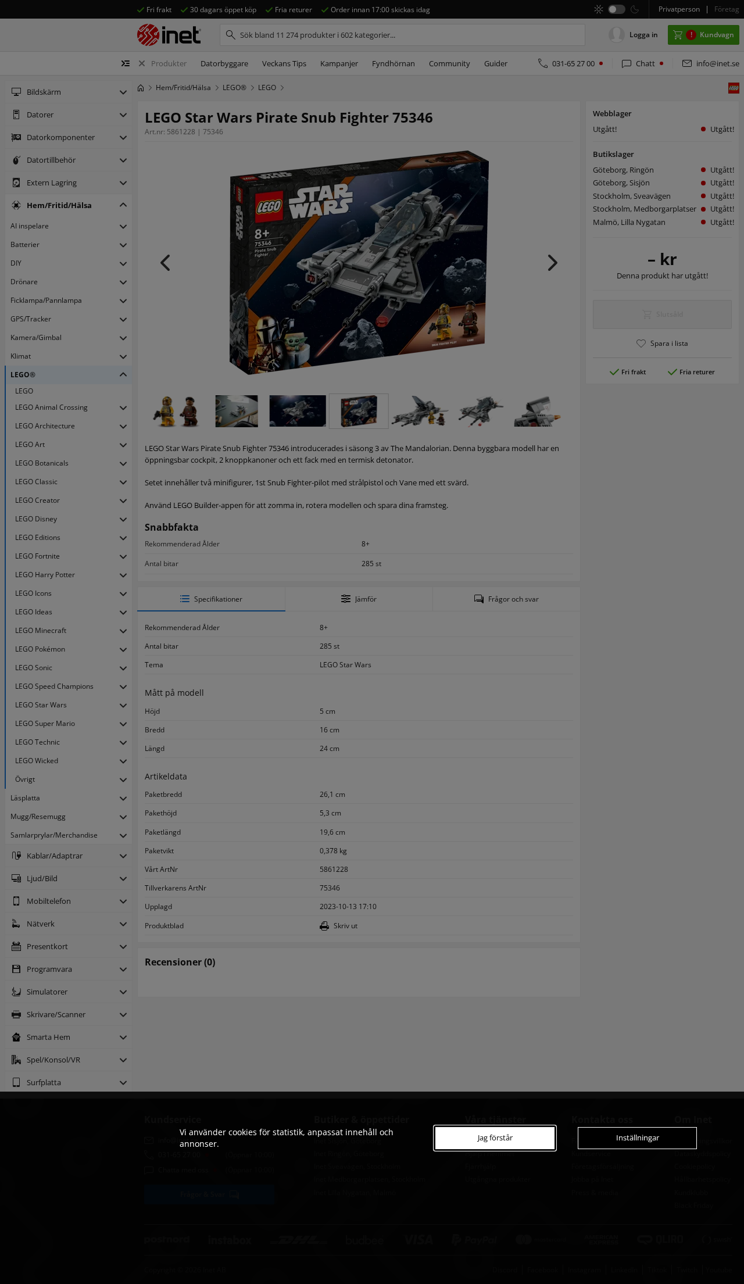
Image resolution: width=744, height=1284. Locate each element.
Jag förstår (495, 1137)
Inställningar (637, 1137)
